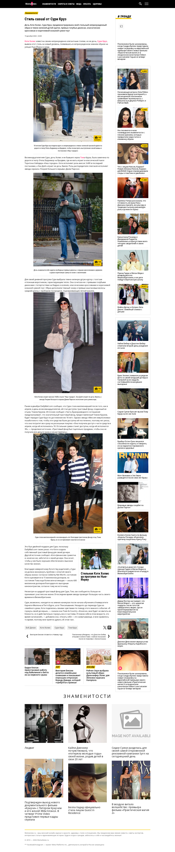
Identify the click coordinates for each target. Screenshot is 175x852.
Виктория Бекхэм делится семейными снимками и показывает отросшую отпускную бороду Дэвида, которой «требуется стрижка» (67, 676)
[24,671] (133, 304)
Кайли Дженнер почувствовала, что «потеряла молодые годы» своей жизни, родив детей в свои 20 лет (85, 753)
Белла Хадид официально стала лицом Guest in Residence (84, 810)
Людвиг (29, 747)
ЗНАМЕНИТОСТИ (49, 4)
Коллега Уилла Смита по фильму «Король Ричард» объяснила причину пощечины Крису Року (132, 537)
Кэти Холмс (30, 41)
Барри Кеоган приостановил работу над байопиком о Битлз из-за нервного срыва (37, 671)
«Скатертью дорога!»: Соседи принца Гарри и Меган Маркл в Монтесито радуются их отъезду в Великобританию (133, 570)
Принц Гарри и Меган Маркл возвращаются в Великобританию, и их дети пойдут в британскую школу (130, 276)
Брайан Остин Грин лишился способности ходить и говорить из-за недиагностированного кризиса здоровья (132, 444)
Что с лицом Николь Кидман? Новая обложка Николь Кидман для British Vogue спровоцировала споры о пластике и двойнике (133, 169)
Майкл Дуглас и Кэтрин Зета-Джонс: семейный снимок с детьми (130, 309)
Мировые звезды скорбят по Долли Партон (130, 506)
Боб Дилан (31, 627)
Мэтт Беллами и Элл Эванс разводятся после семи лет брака (132, 476)
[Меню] (146, 3)
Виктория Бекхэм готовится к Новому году (44, 636)
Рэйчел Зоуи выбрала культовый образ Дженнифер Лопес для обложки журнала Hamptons (97, 675)
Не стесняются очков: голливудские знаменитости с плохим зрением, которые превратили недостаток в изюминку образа (131, 134)
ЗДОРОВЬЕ (97, 4)
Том (82, 157)
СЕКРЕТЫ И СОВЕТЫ (66, 4)
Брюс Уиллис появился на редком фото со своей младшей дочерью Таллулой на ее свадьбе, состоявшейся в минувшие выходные (133, 379)
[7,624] (133, 163)
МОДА (78, 4)
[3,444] (133, 127)
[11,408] (133, 197)
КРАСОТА (87, 4)
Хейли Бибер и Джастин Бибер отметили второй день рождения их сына (133, 345)
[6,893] (133, 88)
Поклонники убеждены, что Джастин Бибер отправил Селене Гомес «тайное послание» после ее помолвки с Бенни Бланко (91, 637)
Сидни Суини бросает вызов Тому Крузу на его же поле (133, 412)
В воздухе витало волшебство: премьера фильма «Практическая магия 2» (130, 809)
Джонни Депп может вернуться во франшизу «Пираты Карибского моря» (133, 643)
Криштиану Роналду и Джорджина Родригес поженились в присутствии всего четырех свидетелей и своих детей (133, 241)
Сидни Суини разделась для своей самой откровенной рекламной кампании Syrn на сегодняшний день (130, 752)
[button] (142, 4)
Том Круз (72, 627)
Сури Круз (102, 41)
